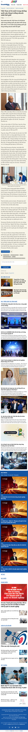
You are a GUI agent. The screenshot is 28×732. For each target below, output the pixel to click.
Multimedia (4, 472)
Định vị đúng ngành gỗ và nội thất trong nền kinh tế (9, 611)
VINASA (13, 256)
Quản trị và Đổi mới (10, 8)
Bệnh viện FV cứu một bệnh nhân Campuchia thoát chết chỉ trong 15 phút (14, 686)
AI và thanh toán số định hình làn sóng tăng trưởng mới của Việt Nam (12, 445)
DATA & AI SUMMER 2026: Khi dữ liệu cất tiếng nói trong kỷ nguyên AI (13, 332)
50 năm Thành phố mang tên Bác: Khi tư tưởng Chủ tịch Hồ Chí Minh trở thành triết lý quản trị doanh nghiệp (13, 604)
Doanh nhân (19, 4)
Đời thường (4, 665)
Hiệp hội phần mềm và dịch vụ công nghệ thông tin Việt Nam (14, 258)
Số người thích (11, 273)
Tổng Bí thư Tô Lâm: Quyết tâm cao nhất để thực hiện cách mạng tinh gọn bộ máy (20, 282)
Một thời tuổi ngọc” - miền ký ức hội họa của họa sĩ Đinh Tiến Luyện (9, 700)
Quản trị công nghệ (19, 8)
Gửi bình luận (6, 267)
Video (2, 475)
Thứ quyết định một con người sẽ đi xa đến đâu (9, 659)
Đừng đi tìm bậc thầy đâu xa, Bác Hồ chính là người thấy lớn (13, 545)
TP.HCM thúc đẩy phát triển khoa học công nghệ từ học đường (14, 304)
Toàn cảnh (13, 4)
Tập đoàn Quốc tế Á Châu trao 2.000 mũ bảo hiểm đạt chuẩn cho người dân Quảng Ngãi (9, 693)
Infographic (16, 475)
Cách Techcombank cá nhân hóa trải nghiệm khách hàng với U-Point (13, 360)
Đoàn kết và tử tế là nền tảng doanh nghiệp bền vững (13, 497)
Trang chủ (3, 8)
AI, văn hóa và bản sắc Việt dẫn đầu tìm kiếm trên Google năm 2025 (13, 417)
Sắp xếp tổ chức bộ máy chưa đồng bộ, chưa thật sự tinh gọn (20, 291)
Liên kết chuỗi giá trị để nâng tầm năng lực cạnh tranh (9, 619)
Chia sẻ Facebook (6, 251)
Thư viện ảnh (10, 475)
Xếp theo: (2, 273)
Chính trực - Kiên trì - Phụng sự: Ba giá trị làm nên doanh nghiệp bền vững (13, 521)
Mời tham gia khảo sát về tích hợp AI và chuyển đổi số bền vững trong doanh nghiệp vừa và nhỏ (9, 652)
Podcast (5, 475)
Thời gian (6, 273)
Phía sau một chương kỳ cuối (10, 646)
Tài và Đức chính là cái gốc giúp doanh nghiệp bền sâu (14, 569)
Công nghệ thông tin (7, 256)
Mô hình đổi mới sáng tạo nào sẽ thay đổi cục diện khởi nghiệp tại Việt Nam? (13, 389)
